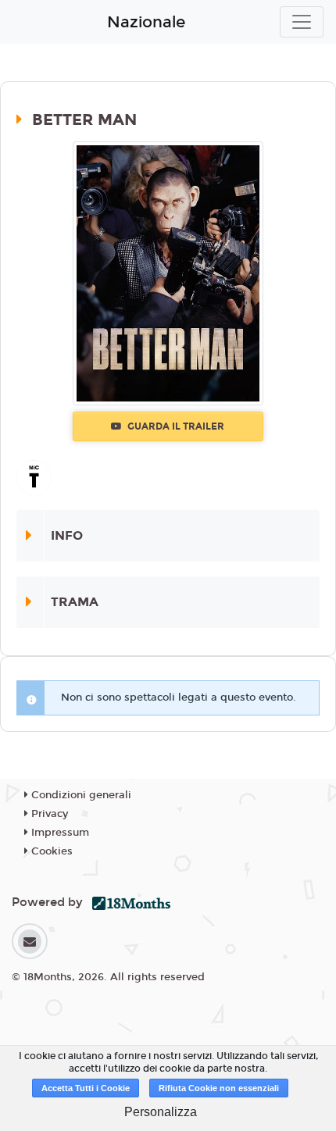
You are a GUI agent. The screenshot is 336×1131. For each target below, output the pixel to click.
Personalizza (160, 1112)
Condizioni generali (79, 795)
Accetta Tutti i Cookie (85, 1088)
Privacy (48, 814)
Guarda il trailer (174, 426)
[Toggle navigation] (301, 21)
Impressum (58, 832)
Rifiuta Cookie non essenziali (219, 1088)
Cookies (50, 851)
